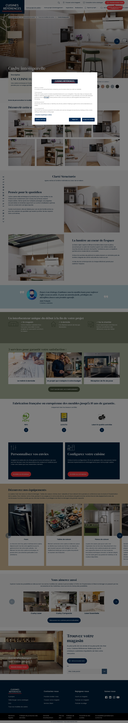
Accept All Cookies (88, 119)
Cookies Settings (40, 119)
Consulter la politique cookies (43, 115)
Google (46, 97)
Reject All (75, 119)
